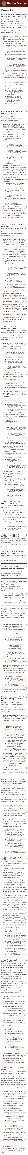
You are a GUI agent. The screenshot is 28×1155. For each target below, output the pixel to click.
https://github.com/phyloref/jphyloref (15, 444)
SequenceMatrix (13, 996)
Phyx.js (11, 343)
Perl (17, 673)
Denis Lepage (21, 301)
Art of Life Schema (11, 594)
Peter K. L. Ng (16, 1134)
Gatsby (22, 1146)
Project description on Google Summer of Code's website (13, 769)
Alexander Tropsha (8, 214)
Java (17, 260)
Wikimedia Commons (18, 727)
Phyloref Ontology (14, 374)
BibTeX (21, 522)
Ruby (17, 522)
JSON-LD (19, 421)
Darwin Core (15, 830)
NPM (23, 352)
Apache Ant (22, 1028)
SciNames (12, 239)
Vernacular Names (14, 624)
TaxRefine (12, 665)
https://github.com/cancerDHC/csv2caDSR (15, 70)
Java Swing (22, 260)
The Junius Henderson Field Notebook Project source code (13, 819)
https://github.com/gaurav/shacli (14, 204)
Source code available (6, 1148)
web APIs (17, 423)
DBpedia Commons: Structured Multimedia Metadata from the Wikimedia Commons (14, 760)
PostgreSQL (8, 635)
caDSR (21, 45)
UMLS (21, 85)
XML (6, 262)
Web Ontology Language (12, 354)
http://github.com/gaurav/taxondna (14, 1047)
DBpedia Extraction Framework (17, 715)
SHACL (7, 140)
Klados (11, 471)
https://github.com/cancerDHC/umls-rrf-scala (15, 105)
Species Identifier (14, 1091)
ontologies (14, 383)
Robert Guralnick (8, 303)
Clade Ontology (13, 391)
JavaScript (18, 352)
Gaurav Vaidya (17, 3)
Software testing (9, 423)
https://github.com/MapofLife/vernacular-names (16, 662)
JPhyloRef (12, 413)
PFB (25, 45)
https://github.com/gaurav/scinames (15, 287)
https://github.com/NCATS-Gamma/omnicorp (12, 162)
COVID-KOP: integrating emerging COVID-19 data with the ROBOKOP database (13, 217)
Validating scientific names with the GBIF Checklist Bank (14, 689)
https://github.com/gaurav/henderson (15, 852)
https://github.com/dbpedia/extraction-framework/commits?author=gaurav (15, 750)
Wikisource (22, 829)
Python (18, 634)
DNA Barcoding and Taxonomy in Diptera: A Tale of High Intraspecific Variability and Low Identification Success (14, 1137)
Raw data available (9, 1150)
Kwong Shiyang (20, 1132)
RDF (20, 139)
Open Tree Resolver (14, 446)
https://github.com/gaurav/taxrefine (14, 685)
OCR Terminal (13, 869)
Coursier (11, 185)
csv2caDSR (12, 36)
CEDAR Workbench (10, 47)
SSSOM (7, 86)
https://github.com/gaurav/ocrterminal (15, 954)
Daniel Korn (11, 207)
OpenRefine (22, 673)
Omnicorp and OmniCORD (16, 124)
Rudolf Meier (11, 1055)
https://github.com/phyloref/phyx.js (14, 372)
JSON (20, 354)
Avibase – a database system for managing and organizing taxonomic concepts (14, 317)
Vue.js (23, 454)
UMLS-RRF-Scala (14, 74)
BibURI (11, 511)
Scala (17, 45)
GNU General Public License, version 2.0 (14, 1050)
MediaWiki (8, 727)
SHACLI (11, 166)
